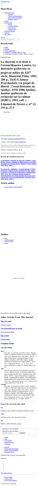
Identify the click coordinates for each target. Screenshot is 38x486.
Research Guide (9, 442)
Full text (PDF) (8, 187)
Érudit (10, 24)
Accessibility (8, 440)
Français (6, 33)
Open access (11, 28)
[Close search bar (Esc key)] (3, 3)
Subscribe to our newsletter (10, 431)
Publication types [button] (9, 13)
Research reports (13, 19)
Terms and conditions (10, 480)
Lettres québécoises (10, 51)
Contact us (7, 444)
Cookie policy (8, 479)
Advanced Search (9, 31)
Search (3, 37)
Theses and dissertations (15, 16)
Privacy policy (8, 477)
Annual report (12, 29)
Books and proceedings (15, 18)
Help (5, 439)
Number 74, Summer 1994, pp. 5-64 (15, 52)
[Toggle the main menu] (1, 5)
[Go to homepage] (5, 1)
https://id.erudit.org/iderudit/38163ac (14, 139)
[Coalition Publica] (6, 473)
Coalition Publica (13, 26)
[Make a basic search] (1, 3)
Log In (6, 21)
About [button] (6, 23)
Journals (10, 14)
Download (27, 313)
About (10, 23)
